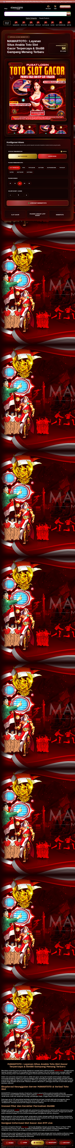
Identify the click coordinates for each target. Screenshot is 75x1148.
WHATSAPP (52, 1142)
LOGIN (25, 1142)
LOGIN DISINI (52, 156)
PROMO (11, 1143)
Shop (5, 8)
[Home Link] (17, 8)
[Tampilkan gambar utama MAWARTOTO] (22, 129)
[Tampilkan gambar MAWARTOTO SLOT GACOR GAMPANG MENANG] (53, 129)
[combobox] (35, 14)
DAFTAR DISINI (22, 156)
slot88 (17, 1110)
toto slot (40, 1094)
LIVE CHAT (66, 1142)
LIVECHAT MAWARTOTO (38, 203)
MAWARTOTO (59, 1070)
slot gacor (25, 1127)
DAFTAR (38, 1143)
